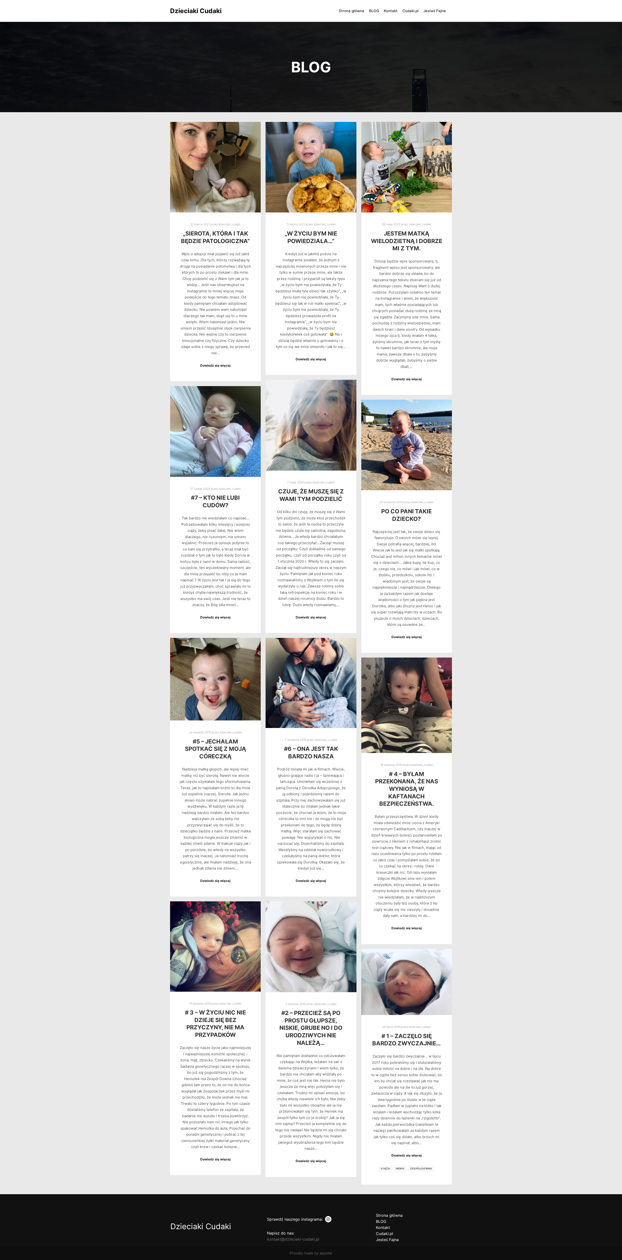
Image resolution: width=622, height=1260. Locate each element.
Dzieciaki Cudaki (194, 11)
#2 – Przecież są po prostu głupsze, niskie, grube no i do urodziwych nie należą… (310, 1027)
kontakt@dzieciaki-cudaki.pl (293, 1239)
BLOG (381, 1221)
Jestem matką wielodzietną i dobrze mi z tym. (406, 241)
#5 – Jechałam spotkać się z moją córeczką (215, 749)
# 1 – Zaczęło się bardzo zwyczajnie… (406, 1039)
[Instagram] (328, 1219)
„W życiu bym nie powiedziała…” (311, 237)
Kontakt (383, 1227)
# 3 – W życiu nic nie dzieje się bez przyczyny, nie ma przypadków (215, 1023)
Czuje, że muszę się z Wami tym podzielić (311, 495)
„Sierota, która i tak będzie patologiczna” (215, 237)
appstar (326, 1253)
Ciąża (385, 1168)
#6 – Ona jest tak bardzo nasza (311, 752)
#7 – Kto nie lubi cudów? (215, 501)
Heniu (400, 1168)
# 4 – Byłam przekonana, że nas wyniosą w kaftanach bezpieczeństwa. (406, 788)
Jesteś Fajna (387, 1239)
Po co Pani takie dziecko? (406, 515)
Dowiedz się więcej (215, 365)
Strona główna (389, 1215)
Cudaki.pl (384, 1233)
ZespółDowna (421, 1168)
